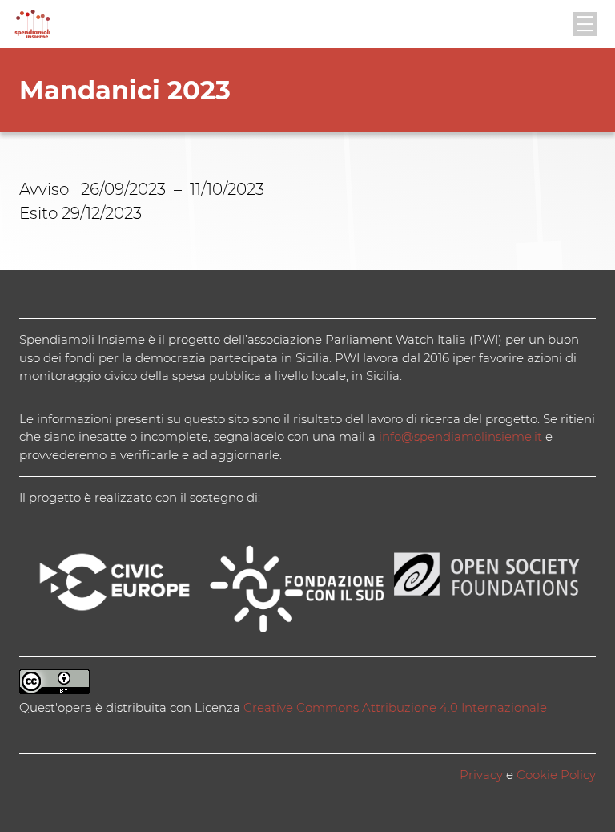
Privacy (481, 774)
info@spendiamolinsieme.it (460, 436)
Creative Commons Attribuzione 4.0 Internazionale (395, 707)
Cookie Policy (556, 774)
